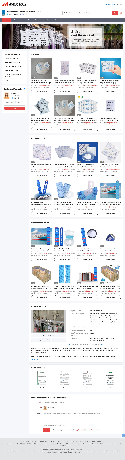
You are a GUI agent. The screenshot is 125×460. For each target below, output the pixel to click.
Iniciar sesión (107, 4)
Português (61, 443)
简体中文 (22, 443)
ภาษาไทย (107, 443)
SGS (102, 344)
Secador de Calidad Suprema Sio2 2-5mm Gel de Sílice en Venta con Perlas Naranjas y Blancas (64, 83)
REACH (64, 387)
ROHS (87, 387)
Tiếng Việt (120, 443)
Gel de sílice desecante (11, 58)
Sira (110, 387)
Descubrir (46, 20)
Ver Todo (34, 359)
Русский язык (75, 443)
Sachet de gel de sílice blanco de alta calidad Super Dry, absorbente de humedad (64, 120)
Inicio (6, 20)
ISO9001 (41, 387)
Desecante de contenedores (13, 66)
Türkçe (113, 443)
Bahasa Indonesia (63, 445)
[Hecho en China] (14, 4)
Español (48, 443)
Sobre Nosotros (33, 20)
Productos (19, 20)
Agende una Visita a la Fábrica (48, 340)
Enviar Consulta (42, 91)
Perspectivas (100, 441)
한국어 (83, 443)
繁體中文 (29, 443)
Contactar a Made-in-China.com (74, 441)
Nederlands (95, 443)
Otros (6, 81)
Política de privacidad (58, 441)
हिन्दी (101, 443)
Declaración (35, 441)
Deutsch (54, 443)
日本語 (35, 443)
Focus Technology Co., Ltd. (59, 449)
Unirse (113, 4)
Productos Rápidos (90, 441)
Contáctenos (59, 20)
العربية (88, 443)
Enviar (46, 430)
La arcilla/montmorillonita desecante (13, 76)
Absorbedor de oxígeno (12, 70)
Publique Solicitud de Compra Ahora (88, 430)
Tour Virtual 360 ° (49, 335)
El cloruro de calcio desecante (14, 62)
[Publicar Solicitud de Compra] (121, 13)
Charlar (16, 98)
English (16, 443)
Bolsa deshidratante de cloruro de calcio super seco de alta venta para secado (64, 167)
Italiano (68, 443)
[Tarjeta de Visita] (24, 89)
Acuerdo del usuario (45, 441)
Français (41, 443)
